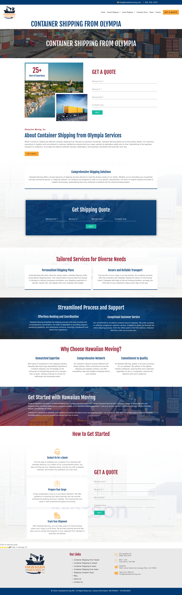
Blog (75, 576)
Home (103, 12)
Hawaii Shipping (112, 12)
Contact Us (78, 582)
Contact (158, 12)
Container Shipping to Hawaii (85, 563)
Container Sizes (142, 12)
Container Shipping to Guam (85, 566)
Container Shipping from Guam (86, 569)
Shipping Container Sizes (84, 572)
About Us (77, 579)
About (151, 12)
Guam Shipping (127, 12)
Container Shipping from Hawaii (86, 560)
